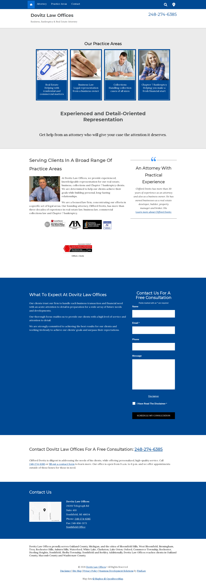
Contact (75, 3)
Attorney (42, 3)
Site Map (77, 571)
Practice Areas (59, 3)
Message (137, 355)
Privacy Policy (90, 571)
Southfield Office (76, 526)
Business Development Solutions (116, 571)
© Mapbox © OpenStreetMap (108, 578)
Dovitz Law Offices (96, 567)
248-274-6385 (162, 14)
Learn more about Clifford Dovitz (153, 211)
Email (135, 323)
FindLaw (141, 571)
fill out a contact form (61, 464)
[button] (203, 566)
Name (135, 306)
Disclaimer (153, 396)
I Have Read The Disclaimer (152, 403)
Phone (135, 339)
